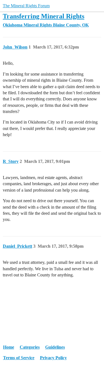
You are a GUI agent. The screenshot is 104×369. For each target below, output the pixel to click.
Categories (30, 347)
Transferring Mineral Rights (43, 16)
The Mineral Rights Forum (26, 5)
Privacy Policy (53, 357)
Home (8, 347)
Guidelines (55, 347)
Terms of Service (18, 357)
